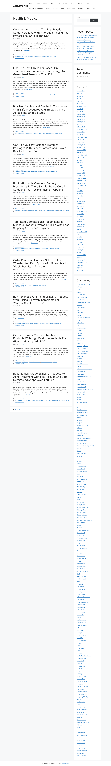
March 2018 (80, 247)
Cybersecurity (81, 371)
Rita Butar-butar (81, 620)
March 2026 (80, 104)
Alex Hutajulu (81, 294)
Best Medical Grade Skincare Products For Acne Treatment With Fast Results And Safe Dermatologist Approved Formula (40, 376)
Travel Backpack (82, 709)
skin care (38, 285)
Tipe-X (79, 704)
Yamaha (79, 745)
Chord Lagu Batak (82, 346)
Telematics (88, 3)
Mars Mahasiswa (82, 538)
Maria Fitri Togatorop (83, 530)
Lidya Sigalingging (82, 507)
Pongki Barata (81, 589)
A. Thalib (79, 287)
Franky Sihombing (82, 412)
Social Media (80, 661)
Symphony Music (82, 694)
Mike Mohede (81, 556)
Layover (79, 497)
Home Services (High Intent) (85, 446)
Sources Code (81, 679)
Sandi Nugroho (81, 635)
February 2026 (81, 106)
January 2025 (81, 116)
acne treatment (19, 400)
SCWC (78, 645)
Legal (78, 499)
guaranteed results (31, 94)
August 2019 (80, 214)
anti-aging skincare (20, 323)
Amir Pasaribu (81, 300)
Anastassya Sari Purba (83, 302)
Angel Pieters (81, 307)
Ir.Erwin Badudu (81, 466)
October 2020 (81, 183)
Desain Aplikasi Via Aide (84, 376)
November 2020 (82, 180)
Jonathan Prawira (82, 484)
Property (79, 592)
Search (79, 17)
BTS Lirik (79, 333)
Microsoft (79, 553)
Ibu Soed (79, 456)
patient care (50, 94)
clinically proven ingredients (32, 323)
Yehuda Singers (81, 748)
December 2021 (81, 150)
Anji (78, 310)
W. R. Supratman (82, 735)
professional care (48, 56)
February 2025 (81, 114)
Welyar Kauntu (81, 743)
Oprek (78, 581)
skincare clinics (57, 94)
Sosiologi (79, 674)
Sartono (79, 643)
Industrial (65, 3)
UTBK (78, 727)
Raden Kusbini (81, 604)
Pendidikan (80, 584)
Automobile (80, 323)
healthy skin (25, 362)
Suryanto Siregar (82, 691)
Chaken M (80, 343)
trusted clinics (58, 133)
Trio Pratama (80, 712)
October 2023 (81, 127)
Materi (78, 543)
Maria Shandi (81, 533)
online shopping (36, 248)
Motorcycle (80, 561)
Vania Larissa (81, 732)
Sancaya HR (80, 633)
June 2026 (80, 96)
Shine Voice (80, 648)
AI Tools (55, 8)
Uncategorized (81, 720)
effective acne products (42, 400)
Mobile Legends (81, 558)
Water (51, 3)
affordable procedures (20, 210)
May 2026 (80, 98)
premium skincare (31, 285)
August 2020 (80, 188)
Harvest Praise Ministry (84, 438)
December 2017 (81, 255)
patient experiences (64, 210)
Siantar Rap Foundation (84, 656)
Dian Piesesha (81, 382)
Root (78, 627)
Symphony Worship (82, 697)
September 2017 (82, 262)
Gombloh (79, 430)
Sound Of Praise (82, 676)
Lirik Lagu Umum (82, 517)
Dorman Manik (81, 392)
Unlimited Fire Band (83, 722)
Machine (73, 3)
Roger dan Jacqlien (82, 625)
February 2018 (81, 250)
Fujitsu (79, 417)
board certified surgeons (33, 210)
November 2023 (82, 124)
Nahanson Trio (81, 563)
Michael (79, 551)
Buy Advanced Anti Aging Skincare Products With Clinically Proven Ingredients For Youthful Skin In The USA (40, 300)
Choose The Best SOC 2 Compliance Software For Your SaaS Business (86, 42)
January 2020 (81, 201)
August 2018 (80, 234)
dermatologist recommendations (23, 248)
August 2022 (80, 139)
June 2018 (80, 239)
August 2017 (80, 265)
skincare (57, 248)
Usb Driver (80, 725)
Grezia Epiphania (82, 433)
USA (55, 56)
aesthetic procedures (20, 171)
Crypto (79, 366)
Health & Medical (19, 54)
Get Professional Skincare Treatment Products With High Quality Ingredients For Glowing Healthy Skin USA (39, 338)
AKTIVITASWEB (20, 6)
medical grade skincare (54, 400)
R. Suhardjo (80, 599)
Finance (79, 407)
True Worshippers (82, 715)
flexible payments (53, 210)
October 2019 (81, 209)
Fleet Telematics (82, 410)
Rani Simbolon (81, 612)
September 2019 (82, 211)
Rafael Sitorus (81, 610)
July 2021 (79, 160)
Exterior (38, 3)
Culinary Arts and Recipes (36, 8)
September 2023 (82, 129)
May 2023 (80, 134)
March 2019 (80, 219)
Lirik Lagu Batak (81, 510)
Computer (80, 361)
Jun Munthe (80, 489)
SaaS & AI (81, 8)
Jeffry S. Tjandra (82, 479)
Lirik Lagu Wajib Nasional (84, 520)
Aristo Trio (80, 312)
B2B (94, 8)
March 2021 (80, 170)
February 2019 (81, 221)
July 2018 (79, 237)
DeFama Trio (80, 374)
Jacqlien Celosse (82, 471)
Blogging (79, 330)
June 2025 (80, 109)
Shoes (80, 3)
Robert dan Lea (81, 622)
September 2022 (82, 137)
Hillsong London (81, 443)
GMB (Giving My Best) (83, 425)
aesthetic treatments (20, 133)
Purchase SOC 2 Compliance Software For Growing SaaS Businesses (85, 53)
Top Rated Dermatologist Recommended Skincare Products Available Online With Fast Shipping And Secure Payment (41, 225)
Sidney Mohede (81, 658)
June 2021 (80, 162)
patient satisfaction (50, 171)
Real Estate (80, 615)
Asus (78, 320)
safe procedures (50, 133)
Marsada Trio (81, 540)
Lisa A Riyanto (81, 522)
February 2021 (81, 173)
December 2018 (81, 224)
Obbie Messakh (81, 579)
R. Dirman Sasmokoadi (83, 597)
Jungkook (79, 492)
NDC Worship (81, 569)
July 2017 (79, 267)
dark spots (23, 285)
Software (79, 663)
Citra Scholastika (82, 353)
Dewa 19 (79, 379)
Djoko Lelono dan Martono (85, 389)
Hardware (80, 435)
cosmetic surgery (44, 210)
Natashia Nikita (81, 566)
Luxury (62, 8)
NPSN (78, 574)
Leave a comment (19, 58)
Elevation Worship (82, 402)
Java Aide (80, 476)
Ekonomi (79, 397)
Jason (78, 474)
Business (79, 335)
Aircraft (58, 3)
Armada (79, 315)
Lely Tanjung (80, 502)
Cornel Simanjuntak (82, 364)
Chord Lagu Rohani (82, 348)
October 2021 (81, 152)
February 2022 (81, 145)
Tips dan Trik (80, 707)
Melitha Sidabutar (82, 548)
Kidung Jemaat (81, 494)
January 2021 (81, 175)
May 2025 (80, 111)
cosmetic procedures (30, 56)
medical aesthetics (31, 133)
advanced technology (20, 94)
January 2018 (81, 252)
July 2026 (80, 93)
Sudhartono (80, 689)
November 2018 (81, 227)
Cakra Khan (80, 338)
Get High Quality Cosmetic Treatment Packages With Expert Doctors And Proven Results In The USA (39, 148)
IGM (78, 458)
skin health (51, 248)
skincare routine (50, 323)
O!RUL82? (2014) (82, 576)
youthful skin (57, 323)
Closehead (80, 356)
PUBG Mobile (81, 594)
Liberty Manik (81, 504)
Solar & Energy (71, 8)
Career (88, 8)
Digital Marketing (82, 384)
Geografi (79, 423)
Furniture (79, 420)
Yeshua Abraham (82, 750)
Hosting (48, 8)
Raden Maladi (81, 607)
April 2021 (80, 168)
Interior (45, 3)
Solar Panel (80, 668)
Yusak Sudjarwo (81, 756)
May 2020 (80, 196)
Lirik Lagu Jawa (81, 512)
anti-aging (17, 285)
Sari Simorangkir (82, 640)
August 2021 (80, 157)
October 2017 (81, 260)
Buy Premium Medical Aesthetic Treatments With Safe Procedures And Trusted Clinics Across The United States (40, 109)
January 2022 (81, 147)
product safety (44, 248)
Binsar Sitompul (81, 328)
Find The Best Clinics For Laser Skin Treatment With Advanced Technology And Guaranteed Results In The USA (39, 71)
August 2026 (80, 91)
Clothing (79, 358)
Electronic (80, 399)
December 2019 (81, 203)
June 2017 (80, 270)
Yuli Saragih (80, 753)
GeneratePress (65, 763)
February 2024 (81, 121)
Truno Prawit (80, 717)
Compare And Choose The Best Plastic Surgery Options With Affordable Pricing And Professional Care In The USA (41, 32)
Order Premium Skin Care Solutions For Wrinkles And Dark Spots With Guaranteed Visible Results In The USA (39, 263)
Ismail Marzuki (81, 469)
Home (31, 3)
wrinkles (44, 285)
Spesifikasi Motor (82, 681)
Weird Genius (81, 740)
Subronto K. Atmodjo (83, 686)
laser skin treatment (42, 94)
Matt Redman (81, 545)
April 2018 (80, 244)
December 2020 (81, 178)
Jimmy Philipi (80, 481)
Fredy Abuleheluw (82, 415)
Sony (78, 671)
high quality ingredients (34, 362)
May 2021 (80, 165)
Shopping (79, 653)
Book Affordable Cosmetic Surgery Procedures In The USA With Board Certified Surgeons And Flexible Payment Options (40, 186)
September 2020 (82, 186)
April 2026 (80, 101)
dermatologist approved (29, 400)
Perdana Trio (80, 586)
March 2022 (80, 142)
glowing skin (18, 362)
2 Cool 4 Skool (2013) (83, 284)
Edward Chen (81, 394)
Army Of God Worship (83, 318)
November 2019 (81, 206)
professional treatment (46, 362)
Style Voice (80, 684)
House (79, 451)
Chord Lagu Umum (82, 351)
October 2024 (81, 119)
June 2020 (80, 193)
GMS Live (79, 428)
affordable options (19, 56)
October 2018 (81, 229)
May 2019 (80, 216)
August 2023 (80, 132)
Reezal (79, 617)
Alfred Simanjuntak (82, 297)
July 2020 (80, 191)
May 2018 (80, 242)
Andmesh (79, 305)
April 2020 (80, 198)
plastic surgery (40, 56)
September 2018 (82, 232)
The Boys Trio (81, 702)
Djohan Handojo (81, 387)
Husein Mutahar (81, 453)
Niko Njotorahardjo (82, 571)
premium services (40, 133)
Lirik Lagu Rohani (82, 515)
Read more (26, 50)
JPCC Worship (81, 487)
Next (19, 410)
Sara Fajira (80, 638)
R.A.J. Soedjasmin (82, 602)
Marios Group (81, 535)
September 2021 (82, 155)
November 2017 (81, 257)
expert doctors (41, 171)
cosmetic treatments (31, 171)
